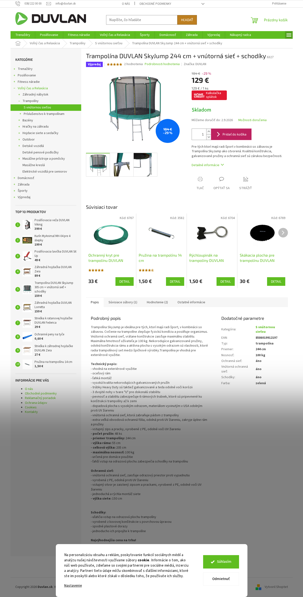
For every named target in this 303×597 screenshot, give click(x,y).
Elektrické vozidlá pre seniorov (45, 171)
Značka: (195, 64)
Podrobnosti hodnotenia (162, 64)
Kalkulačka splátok (213, 95)
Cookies (31, 407)
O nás (126, 4)
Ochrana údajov (36, 402)
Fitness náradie (29, 81)
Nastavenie (73, 585)
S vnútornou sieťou (37, 107)
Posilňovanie (27, 75)
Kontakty (31, 412)
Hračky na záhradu (36, 126)
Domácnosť (26, 178)
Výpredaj (24, 197)
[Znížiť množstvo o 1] (208, 137)
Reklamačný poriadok (40, 398)
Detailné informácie (205, 165)
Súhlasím (224, 561)
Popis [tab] (95, 302)
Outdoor (29, 139)
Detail (124, 281)
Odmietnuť (221, 578)
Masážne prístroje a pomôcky (44, 158)
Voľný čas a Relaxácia (33, 88)
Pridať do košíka (234, 134)
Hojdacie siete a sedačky (40, 133)
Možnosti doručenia (252, 120)
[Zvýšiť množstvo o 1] (208, 131)
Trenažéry (25, 69)
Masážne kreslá (34, 165)
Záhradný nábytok (35, 94)
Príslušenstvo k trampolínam (44, 114)
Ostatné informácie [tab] (191, 302)
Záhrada (23, 184)
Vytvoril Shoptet (276, 587)
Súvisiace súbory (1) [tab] (123, 302)
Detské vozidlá (33, 146)
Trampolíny (31, 101)
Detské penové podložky (41, 152)
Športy (23, 190)
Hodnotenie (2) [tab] (157, 302)
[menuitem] (23, 35)
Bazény (28, 120)
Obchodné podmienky (155, 4)
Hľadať (187, 20)
